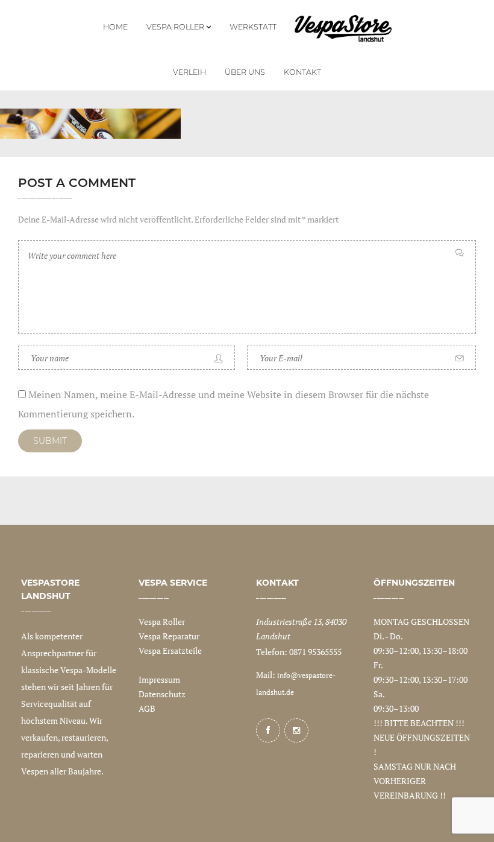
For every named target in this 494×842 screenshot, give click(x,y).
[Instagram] (296, 730)
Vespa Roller (162, 621)
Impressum (159, 679)
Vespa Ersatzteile (170, 650)
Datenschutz (162, 694)
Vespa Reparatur (169, 636)
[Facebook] (268, 730)
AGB (147, 708)
